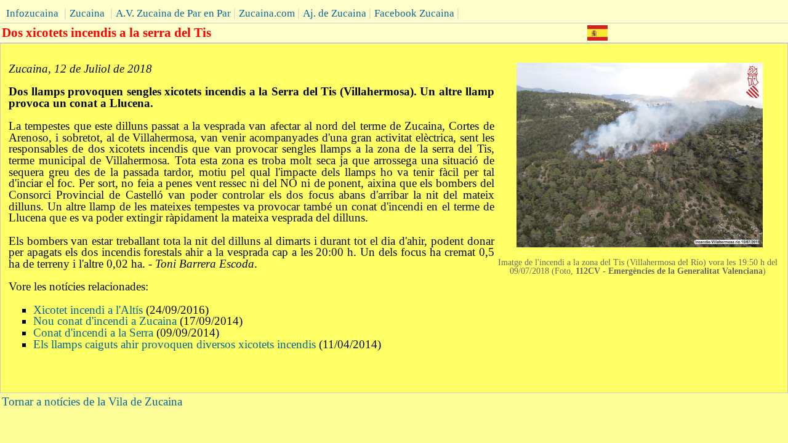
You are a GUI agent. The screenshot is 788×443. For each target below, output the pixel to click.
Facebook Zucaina (414, 13)
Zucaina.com (267, 13)
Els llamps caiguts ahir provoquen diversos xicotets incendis (174, 344)
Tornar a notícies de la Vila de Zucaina (92, 401)
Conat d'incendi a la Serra (93, 332)
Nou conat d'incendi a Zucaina (105, 320)
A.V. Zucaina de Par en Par (173, 13)
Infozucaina (32, 13)
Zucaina (87, 13)
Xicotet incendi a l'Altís (88, 309)
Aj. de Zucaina (334, 13)
